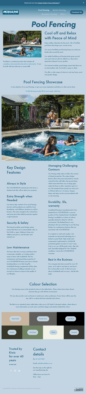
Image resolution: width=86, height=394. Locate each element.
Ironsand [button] (74, 332)
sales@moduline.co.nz (45, 363)
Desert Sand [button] (15, 319)
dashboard (14, 388)
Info (62, 14)
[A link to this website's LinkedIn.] (19, 370)
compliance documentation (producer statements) (19, 64)
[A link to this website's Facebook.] (11, 370)
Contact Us (77, 12)
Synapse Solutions (37, 388)
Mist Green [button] (32, 332)
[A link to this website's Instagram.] (15, 370)
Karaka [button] (12, 332)
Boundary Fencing (49, 14)
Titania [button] (53, 332)
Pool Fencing (43, 10)
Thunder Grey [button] (43, 319)
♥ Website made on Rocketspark (24, 388)
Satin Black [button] (70, 319)
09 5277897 (40, 359)
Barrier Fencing (59, 10)
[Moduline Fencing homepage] (11, 12)
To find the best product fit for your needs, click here (43, 91)
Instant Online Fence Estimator (48, 3)
